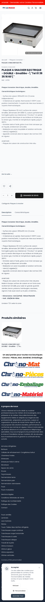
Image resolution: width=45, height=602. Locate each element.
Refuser (16, 586)
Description (6, 212)
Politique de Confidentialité (11, 501)
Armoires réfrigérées (8, 446)
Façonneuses (6, 474)
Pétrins (3, 524)
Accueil (4, 60)
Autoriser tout (18, 596)
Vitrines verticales (7, 555)
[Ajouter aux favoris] (4, 186)
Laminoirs (4, 518)
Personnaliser (20, 591)
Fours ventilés (6, 515)
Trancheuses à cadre (9, 537)
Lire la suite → (7, 174)
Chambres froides (7, 455)
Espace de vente (7, 468)
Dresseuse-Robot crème (10, 462)
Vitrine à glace (6, 549)
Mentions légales (7, 494)
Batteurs (4, 449)
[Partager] (10, 186)
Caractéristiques (22, 212)
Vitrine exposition (7, 552)
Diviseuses (5, 459)
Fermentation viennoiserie (10, 484)
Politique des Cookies (9, 504)
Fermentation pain (8, 480)
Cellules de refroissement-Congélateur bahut (18, 452)
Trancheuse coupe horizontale (12, 533)
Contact (4, 508)
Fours (3, 487)
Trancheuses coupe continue (12, 530)
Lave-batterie (6, 521)
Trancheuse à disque (9, 540)
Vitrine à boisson (7, 546)
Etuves (3, 471)
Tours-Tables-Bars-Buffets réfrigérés (14, 527)
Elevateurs (5, 465)
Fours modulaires (7, 490)
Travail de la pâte (7, 543)
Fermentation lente (8, 477)
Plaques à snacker (16, 60)
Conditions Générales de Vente (12, 498)
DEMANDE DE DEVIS (30, 195)
